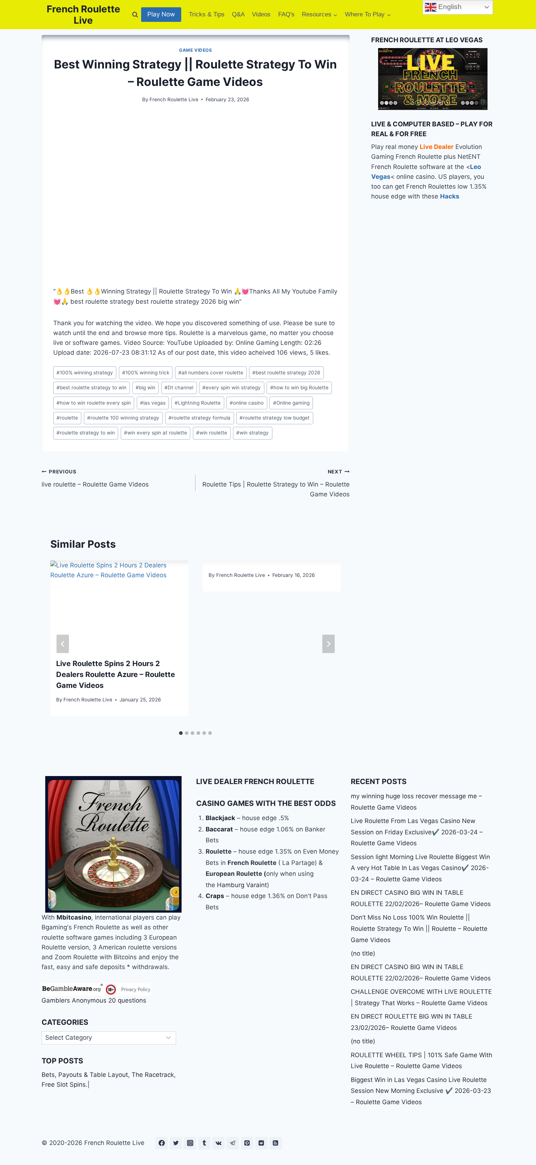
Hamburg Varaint (242, 885)
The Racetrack (153, 1074)
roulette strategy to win (86, 433)
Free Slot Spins (64, 1084)
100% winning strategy (85, 372)
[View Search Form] (135, 14)
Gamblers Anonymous (74, 1000)
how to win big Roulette (299, 387)
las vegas (153, 403)
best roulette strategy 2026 (286, 372)
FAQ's (286, 14)
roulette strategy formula (199, 418)
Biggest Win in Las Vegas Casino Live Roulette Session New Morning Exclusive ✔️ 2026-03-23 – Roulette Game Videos (421, 1091)
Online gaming (291, 403)
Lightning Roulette (198, 403)
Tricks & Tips (207, 14)
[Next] (328, 643)
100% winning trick (145, 372)
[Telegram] (232, 1143)
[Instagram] (190, 1143)
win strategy (252, 433)
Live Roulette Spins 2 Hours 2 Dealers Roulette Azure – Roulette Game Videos (115, 674)
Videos (261, 14)
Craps (215, 896)
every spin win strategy (231, 387)
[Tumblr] (204, 1143)
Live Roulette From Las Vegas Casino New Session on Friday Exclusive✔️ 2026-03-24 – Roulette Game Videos (417, 832)
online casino (247, 403)
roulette (67, 418)
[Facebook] (161, 1143)
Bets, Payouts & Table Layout (85, 1074)
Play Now (161, 14)
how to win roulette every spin (94, 403)
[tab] (181, 733)
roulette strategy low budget (275, 418)
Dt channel (178, 387)
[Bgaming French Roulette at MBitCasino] (113, 844)
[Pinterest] (247, 1143)
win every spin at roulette (155, 433)
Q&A (238, 14)
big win (145, 387)
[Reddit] (261, 1143)
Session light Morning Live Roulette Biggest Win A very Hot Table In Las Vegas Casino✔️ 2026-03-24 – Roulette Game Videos (420, 868)
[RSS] (275, 1143)
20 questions (127, 1000)
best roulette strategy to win (92, 387)
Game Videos (195, 50)
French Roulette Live (173, 99)
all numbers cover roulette (210, 372)
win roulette (211, 433)
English (449, 7)
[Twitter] (176, 1143)
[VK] (218, 1143)
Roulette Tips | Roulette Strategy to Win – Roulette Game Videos (275, 483)
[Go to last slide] (63, 643)
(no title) (363, 953)
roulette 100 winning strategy (123, 418)
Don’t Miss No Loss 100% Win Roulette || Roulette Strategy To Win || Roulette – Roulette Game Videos (419, 928)
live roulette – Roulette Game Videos (95, 478)
